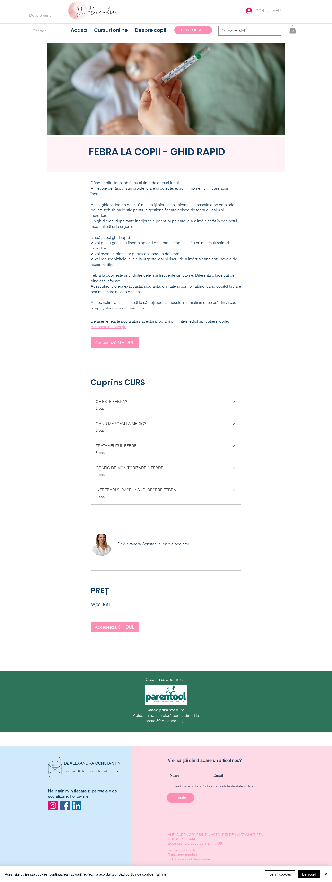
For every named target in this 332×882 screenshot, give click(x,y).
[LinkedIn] (76, 805)
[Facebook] (65, 805)
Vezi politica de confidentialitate (142, 874)
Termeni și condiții (182, 850)
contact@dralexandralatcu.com (92, 771)
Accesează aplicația (108, 326)
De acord (309, 874)
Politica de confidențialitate (189, 859)
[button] (292, 29)
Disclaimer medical (183, 854)
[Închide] (326, 874)
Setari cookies (280, 874)
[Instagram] (53, 805)
